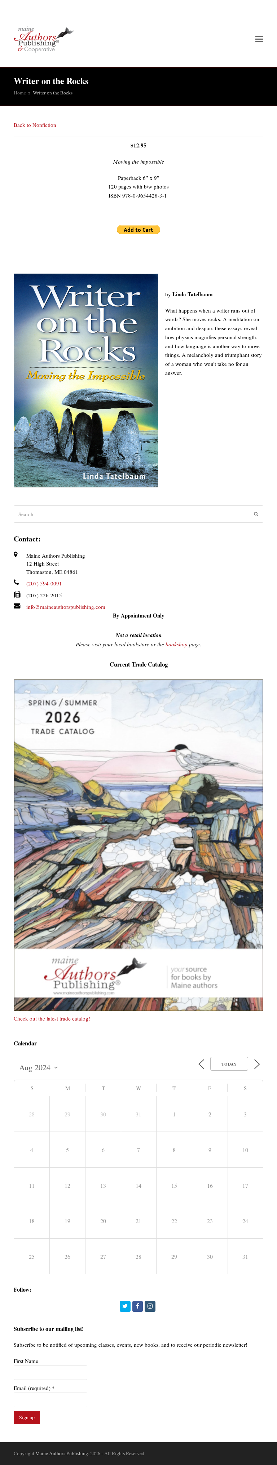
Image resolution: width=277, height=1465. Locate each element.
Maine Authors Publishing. (62, 1453)
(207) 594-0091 (44, 583)
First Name (26, 1360)
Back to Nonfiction (35, 124)
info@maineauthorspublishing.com (65, 606)
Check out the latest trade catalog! (52, 1018)
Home (20, 92)
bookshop (177, 644)
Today (229, 1064)
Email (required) (34, 1387)
